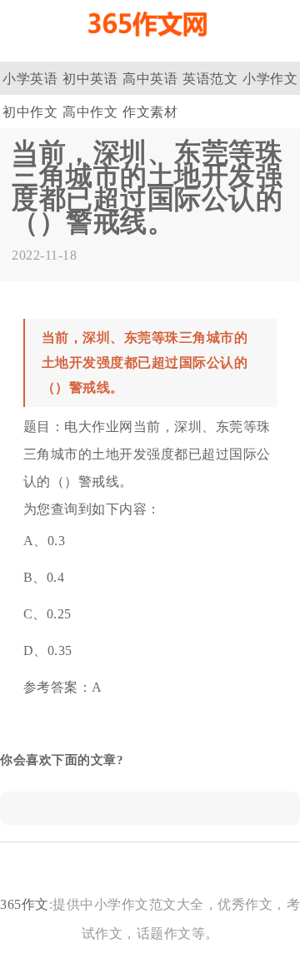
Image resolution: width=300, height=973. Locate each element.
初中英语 (90, 79)
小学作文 (270, 79)
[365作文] (150, 44)
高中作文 (90, 112)
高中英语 (150, 79)
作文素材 (150, 112)
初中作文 (30, 112)
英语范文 (210, 79)
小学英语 (30, 79)
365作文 (24, 904)
